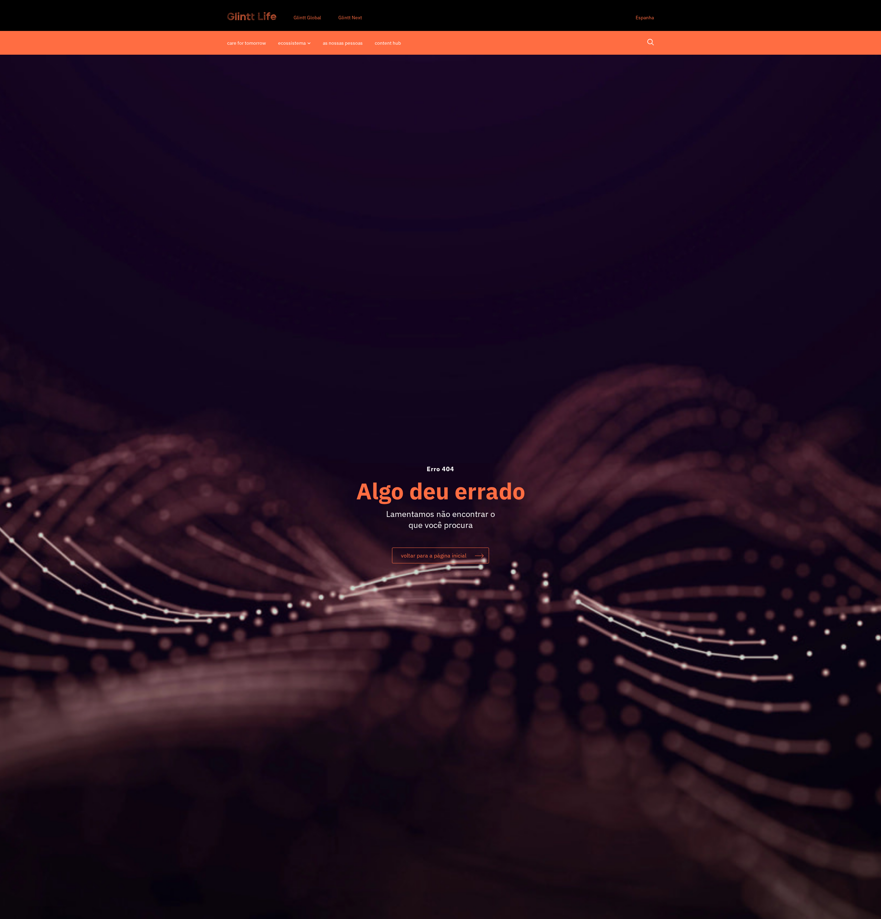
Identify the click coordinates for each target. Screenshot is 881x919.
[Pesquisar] (650, 43)
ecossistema (292, 43)
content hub (388, 43)
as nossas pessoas (343, 43)
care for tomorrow (246, 43)
